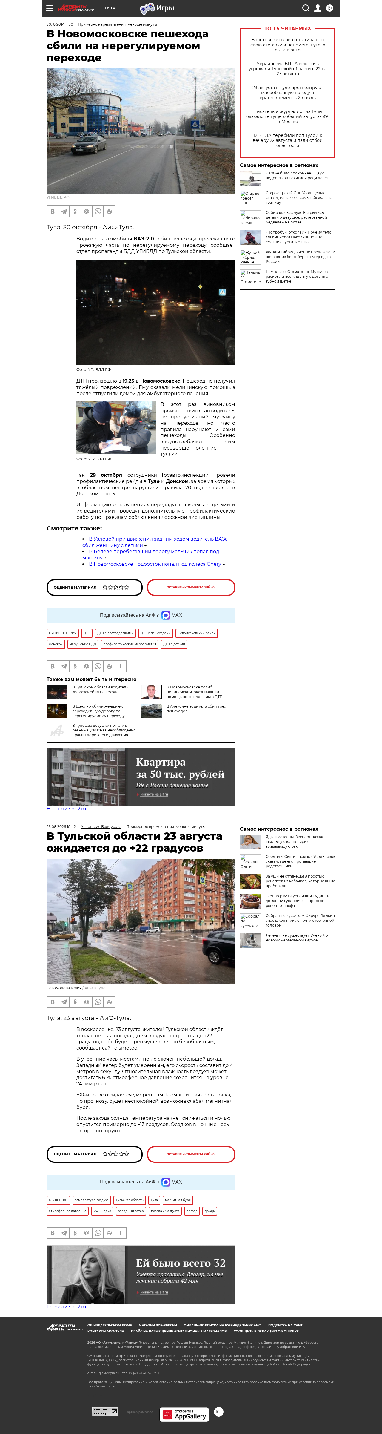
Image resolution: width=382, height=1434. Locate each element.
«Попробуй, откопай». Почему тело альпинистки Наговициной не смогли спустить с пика (299, 237)
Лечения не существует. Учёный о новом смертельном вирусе (297, 937)
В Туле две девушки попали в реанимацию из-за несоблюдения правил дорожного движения (103, 730)
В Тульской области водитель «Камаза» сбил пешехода (100, 689)
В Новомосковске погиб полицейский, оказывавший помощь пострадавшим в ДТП (195, 692)
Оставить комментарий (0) (191, 587)
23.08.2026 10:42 (61, 826)
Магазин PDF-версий (158, 1325)
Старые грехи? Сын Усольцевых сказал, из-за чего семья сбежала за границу (299, 198)
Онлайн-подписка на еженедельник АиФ (222, 1325)
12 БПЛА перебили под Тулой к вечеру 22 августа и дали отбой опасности (288, 140)
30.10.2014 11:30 (60, 24)
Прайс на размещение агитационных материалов (179, 1331)
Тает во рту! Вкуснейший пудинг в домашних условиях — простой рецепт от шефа (297, 901)
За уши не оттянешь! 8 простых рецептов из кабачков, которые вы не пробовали (300, 881)
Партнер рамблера (139, 1412)
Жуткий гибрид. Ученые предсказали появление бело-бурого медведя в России (300, 257)
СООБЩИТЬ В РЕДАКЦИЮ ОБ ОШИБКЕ (266, 1331)
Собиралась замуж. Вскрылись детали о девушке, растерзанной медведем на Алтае (296, 217)
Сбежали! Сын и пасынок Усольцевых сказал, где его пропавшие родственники (300, 861)
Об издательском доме (109, 1325)
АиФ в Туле (94, 988)
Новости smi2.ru (66, 809)
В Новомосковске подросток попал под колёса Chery (155, 564)
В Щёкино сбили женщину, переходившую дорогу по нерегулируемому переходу (98, 711)
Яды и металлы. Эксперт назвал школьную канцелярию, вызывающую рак (295, 842)
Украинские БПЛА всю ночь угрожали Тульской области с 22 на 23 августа (288, 68)
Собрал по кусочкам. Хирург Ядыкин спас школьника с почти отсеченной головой (300, 920)
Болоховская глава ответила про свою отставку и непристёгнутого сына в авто (287, 45)
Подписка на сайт (285, 1325)
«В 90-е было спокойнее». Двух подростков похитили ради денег (297, 175)
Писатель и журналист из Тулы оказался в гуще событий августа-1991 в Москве (287, 116)
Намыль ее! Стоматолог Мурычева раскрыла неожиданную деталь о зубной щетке (298, 276)
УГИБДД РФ (58, 197)
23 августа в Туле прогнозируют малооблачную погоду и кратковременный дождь (287, 92)
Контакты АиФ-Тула (105, 1331)
